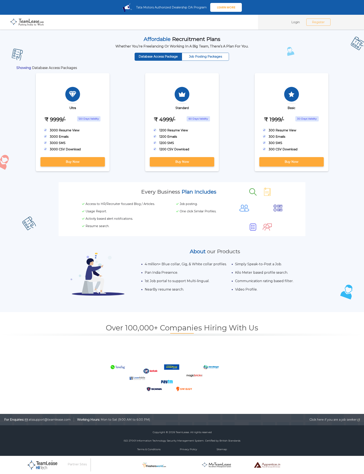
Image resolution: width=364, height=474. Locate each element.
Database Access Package (158, 56)
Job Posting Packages (205, 56)
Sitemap (222, 449)
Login (295, 22)
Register (318, 22)
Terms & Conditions (149, 449)
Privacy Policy (188, 449)
